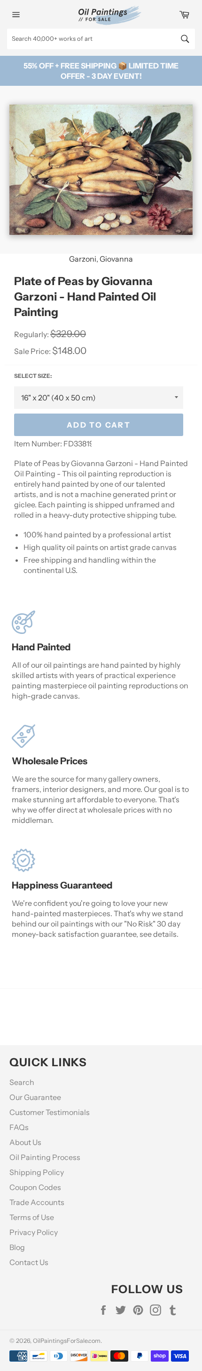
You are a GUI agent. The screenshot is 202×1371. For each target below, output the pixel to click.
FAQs (19, 1127)
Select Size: (33, 375)
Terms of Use (31, 1217)
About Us (25, 1142)
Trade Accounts (36, 1202)
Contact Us (28, 1262)
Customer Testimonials (49, 1112)
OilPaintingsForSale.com (67, 1340)
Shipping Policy (36, 1172)
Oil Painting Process (44, 1157)
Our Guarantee (35, 1097)
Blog (17, 1247)
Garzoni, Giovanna (101, 259)
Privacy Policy (33, 1232)
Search (21, 1082)
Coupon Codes (35, 1187)
